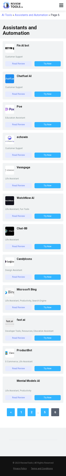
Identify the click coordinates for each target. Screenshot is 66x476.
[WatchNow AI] (9, 204)
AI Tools (7, 15)
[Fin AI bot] (9, 51)
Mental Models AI (28, 381)
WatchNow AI (25, 198)
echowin (22, 137)
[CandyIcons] (9, 265)
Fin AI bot (23, 45)
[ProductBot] (9, 356)
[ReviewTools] (13, 5)
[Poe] (9, 112)
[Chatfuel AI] (9, 82)
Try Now (47, 63)
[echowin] (9, 143)
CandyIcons (24, 259)
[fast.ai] (9, 326)
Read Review (18, 63)
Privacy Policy (20, 468)
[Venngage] (9, 173)
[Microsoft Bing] (9, 295)
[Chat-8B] (9, 234)
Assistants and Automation (31, 15)
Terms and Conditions (42, 468)
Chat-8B (22, 228)
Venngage (23, 167)
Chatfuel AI (24, 76)
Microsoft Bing (27, 289)
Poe (19, 106)
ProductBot (24, 350)
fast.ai (21, 319)
